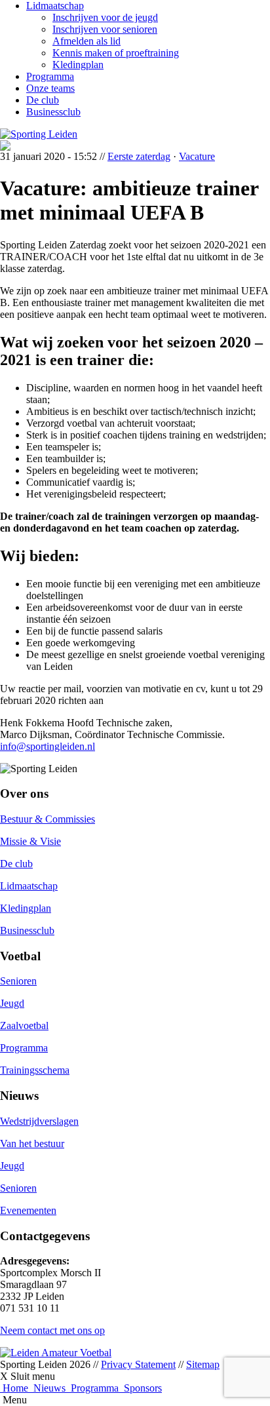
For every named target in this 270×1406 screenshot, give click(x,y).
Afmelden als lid (86, 41)
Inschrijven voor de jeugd (105, 17)
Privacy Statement (138, 1364)
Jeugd (12, 1003)
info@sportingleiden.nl (47, 746)
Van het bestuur (32, 1143)
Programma (50, 76)
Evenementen (28, 1210)
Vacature (197, 156)
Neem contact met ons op (52, 1330)
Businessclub (53, 111)
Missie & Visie (30, 841)
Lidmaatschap (55, 5)
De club (42, 100)
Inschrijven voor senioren (104, 29)
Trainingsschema (34, 1070)
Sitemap (203, 1364)
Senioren (18, 980)
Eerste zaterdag (138, 156)
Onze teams (50, 88)
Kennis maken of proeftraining (115, 52)
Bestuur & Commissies (47, 819)
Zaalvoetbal (24, 1025)
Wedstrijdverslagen (39, 1121)
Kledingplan (78, 64)
